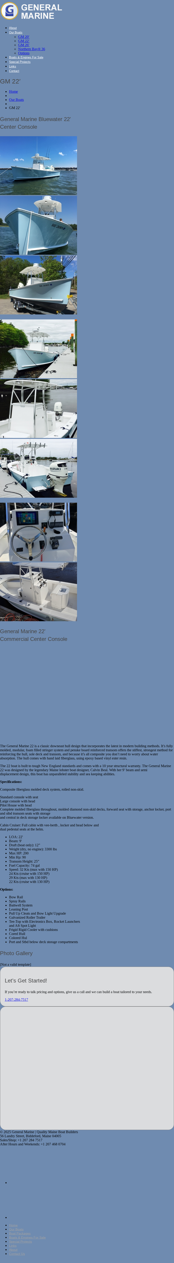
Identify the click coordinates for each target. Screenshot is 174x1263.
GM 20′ (23, 37)
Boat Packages (20, 1233)
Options (23, 53)
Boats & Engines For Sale (26, 57)
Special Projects (20, 62)
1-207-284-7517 (16, 999)
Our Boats (15, 32)
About (13, 28)
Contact (14, 71)
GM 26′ (23, 45)
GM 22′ (23, 41)
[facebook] (43, 1183)
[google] (43, 1217)
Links (12, 66)
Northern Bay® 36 (31, 49)
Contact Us (17, 1254)
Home (13, 91)
